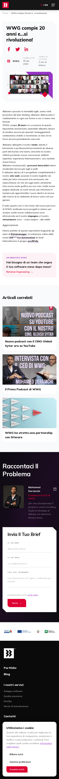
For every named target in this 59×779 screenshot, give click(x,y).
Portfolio (10, 668)
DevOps (8, 701)
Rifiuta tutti (16, 754)
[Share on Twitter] (17, 49)
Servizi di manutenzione (16, 706)
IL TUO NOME (13, 543)
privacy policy (33, 595)
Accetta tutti (17, 769)
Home (5, 13)
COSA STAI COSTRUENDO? (18, 572)
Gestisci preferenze (20, 761)
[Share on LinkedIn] (26, 49)
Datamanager (19, 234)
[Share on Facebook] (8, 49)
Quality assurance (13, 696)
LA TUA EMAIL (14, 557)
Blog (7, 674)
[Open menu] (53, 5)
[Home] (6, 5)
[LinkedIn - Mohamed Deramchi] (54, 489)
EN (46, 5)
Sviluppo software (13, 691)
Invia (17, 603)
